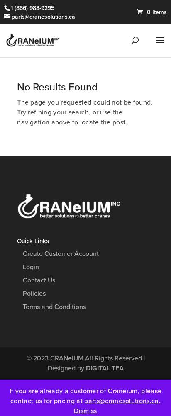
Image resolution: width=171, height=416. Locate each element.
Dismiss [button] (85, 411)
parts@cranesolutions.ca (121, 401)
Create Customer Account (61, 254)
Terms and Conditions (54, 307)
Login (31, 267)
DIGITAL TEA (105, 368)
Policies (34, 293)
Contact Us (39, 280)
